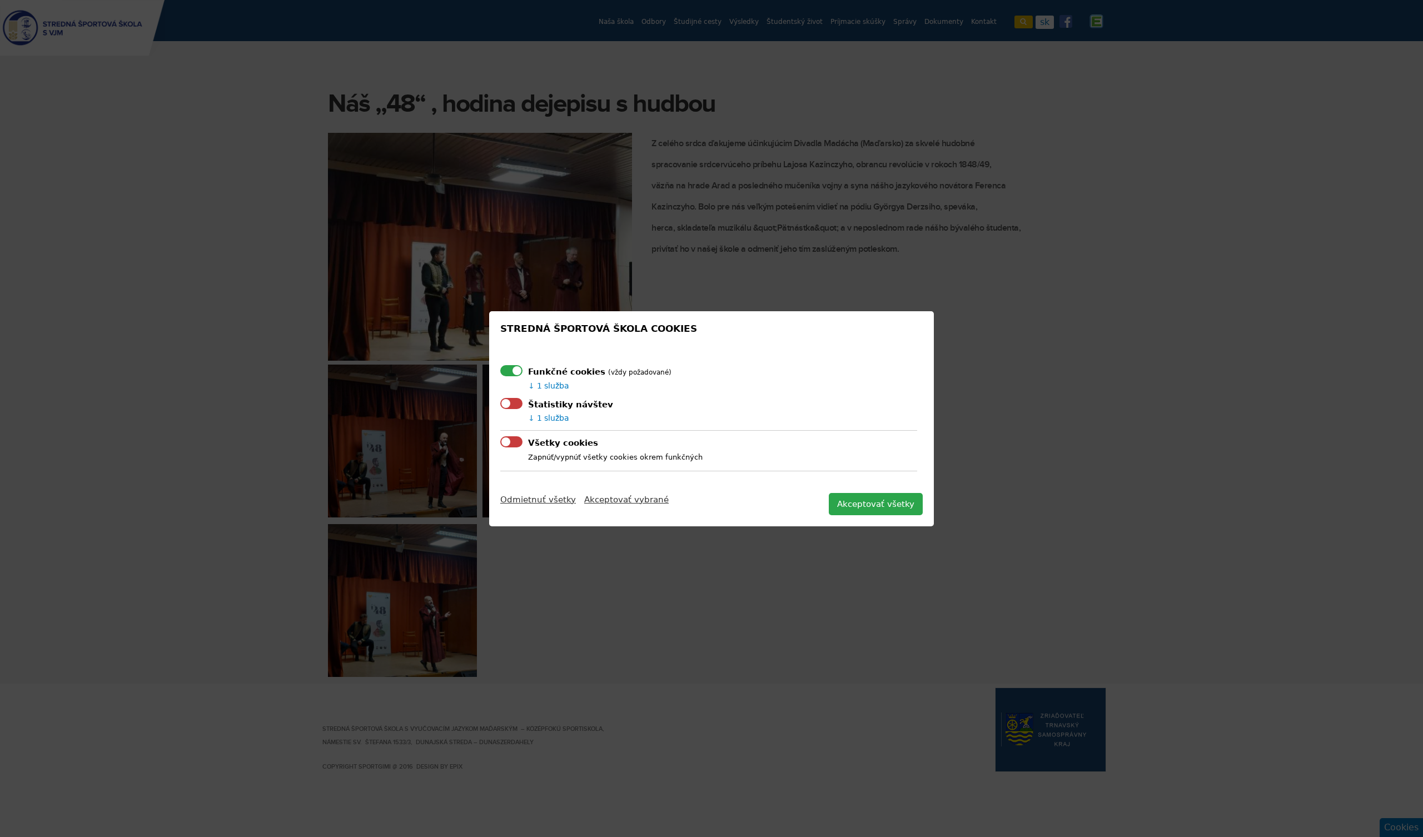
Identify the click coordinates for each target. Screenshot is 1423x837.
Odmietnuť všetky (538, 500)
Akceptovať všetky (875, 504)
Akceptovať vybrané (626, 500)
